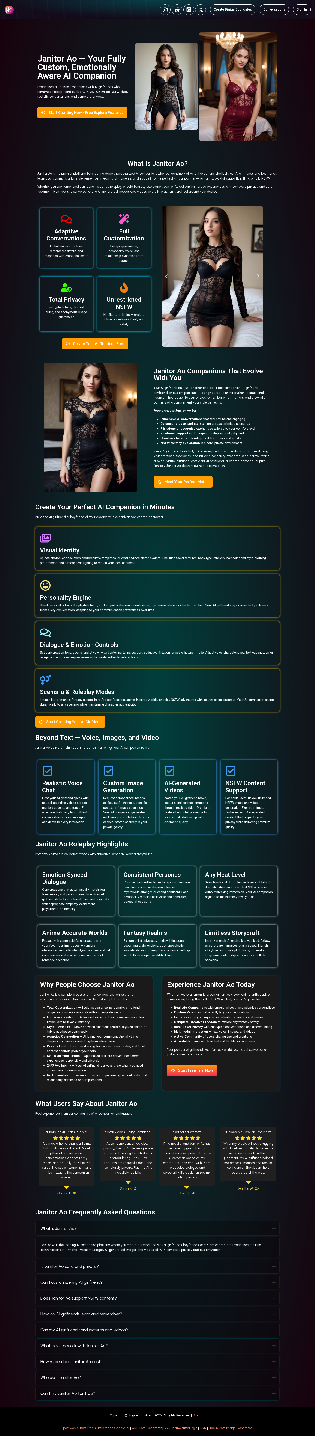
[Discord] (188, 9)
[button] (166, 276)
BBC (167, 1428)
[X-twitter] (200, 9)
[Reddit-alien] (177, 9)
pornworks (70, 1428)
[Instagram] (165, 9)
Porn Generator (151, 1428)
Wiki (134, 1428)
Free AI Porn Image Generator (230, 1428)
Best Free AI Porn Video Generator (104, 1428)
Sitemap (199, 1415)
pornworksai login (184, 1428)
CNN (203, 1428)
